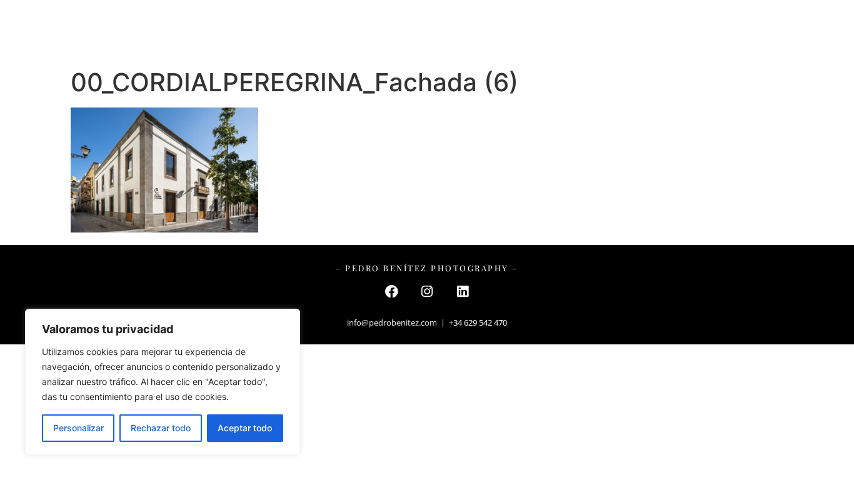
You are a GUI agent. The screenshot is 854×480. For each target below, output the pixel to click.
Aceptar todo (245, 427)
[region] (162, 382)
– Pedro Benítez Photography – (427, 31)
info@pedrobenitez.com (392, 322)
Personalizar (78, 427)
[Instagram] (427, 291)
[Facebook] (391, 291)
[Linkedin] (463, 291)
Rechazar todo (161, 427)
